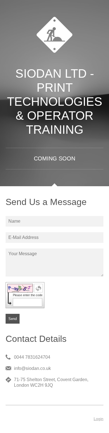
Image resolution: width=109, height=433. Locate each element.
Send (12, 319)
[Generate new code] (38, 288)
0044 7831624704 (32, 357)
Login (98, 418)
